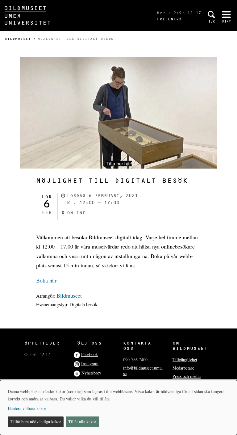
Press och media (187, 376)
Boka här (46, 280)
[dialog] (118, 407)
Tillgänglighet (185, 359)
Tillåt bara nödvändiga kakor (35, 422)
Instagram (89, 363)
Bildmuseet (18, 38)
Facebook (89, 354)
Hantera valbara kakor (27, 408)
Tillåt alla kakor (82, 422)
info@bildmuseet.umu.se (143, 370)
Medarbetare (183, 368)
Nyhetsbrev (91, 373)
